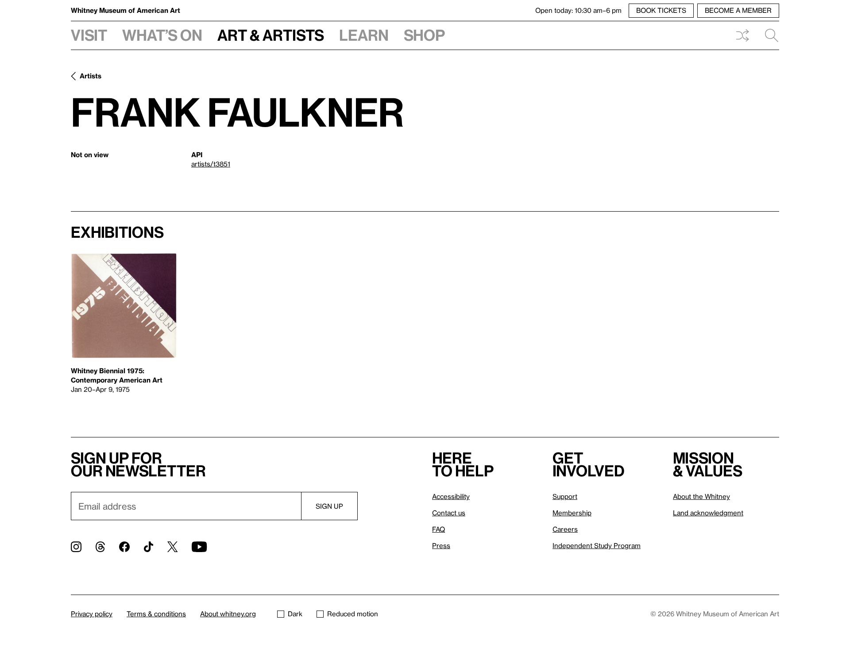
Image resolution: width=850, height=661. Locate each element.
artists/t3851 (210, 164)
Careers (565, 529)
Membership (571, 513)
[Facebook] (124, 546)
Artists (90, 76)
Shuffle (742, 35)
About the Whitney (701, 496)
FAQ (438, 529)
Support (564, 496)
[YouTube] (199, 546)
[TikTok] (148, 546)
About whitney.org (228, 614)
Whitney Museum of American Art (125, 10)
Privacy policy (91, 614)
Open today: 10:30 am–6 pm (578, 10)
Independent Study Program (596, 545)
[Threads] (100, 546)
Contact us (448, 513)
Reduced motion (352, 614)
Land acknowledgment (708, 513)
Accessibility (451, 496)
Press (441, 545)
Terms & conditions (156, 614)
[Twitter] (172, 546)
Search (768, 35)
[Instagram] (76, 546)
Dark (295, 614)
